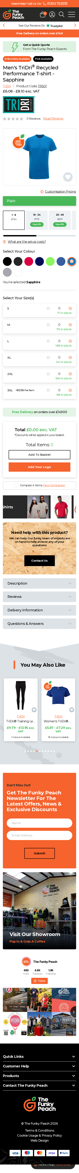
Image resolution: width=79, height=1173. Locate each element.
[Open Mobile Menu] (71, 14)
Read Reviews (53, 118)
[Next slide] (75, 26)
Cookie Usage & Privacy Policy (39, 1135)
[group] (39, 26)
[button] (25, 751)
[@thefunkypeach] (26, 961)
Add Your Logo (39, 467)
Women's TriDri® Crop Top (58, 721)
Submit (39, 853)
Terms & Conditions (39, 1130)
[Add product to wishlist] (34, 709)
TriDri (7, 86)
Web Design (39, 1140)
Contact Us (39, 560)
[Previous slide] (4, 26)
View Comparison (54, 485)
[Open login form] (52, 14)
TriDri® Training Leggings (20, 721)
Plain (11, 201)
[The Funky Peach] (13, 14)
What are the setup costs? (27, 242)
